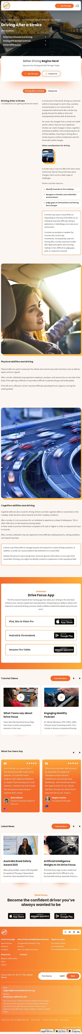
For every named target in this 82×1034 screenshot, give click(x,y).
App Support (64, 1020)
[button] (73, 678)
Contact (23, 954)
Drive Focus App (8, 939)
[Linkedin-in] (78, 932)
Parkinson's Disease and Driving (17, 37)
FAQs (3, 961)
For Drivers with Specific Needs (34, 20)
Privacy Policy (35, 1020)
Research (5, 946)
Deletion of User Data (50, 1020)
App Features (6, 943)
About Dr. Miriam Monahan (28, 949)
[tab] (34, 91)
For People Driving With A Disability (64, 949)
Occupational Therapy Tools (29, 943)
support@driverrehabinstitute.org (19, 990)
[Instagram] (70, 932)
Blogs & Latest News (9, 958)
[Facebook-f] (74, 932)
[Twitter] (65, 932)
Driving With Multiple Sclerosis (17, 41)
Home (3, 20)
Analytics (4, 949)
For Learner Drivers (58, 943)
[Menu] (77, 6)
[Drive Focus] (7, 6)
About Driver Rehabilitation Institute (33, 939)
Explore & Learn (13, 20)
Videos (4, 965)
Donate (20, 946)
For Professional (57, 946)
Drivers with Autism (12, 45)
